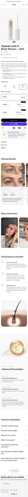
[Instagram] (12, 494)
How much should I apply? (9, 430)
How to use (4, 145)
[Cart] (26, 4)
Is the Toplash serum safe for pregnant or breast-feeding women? (13, 459)
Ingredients (4, 142)
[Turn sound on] (7, 220)
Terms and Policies (4, 491)
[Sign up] (25, 483)
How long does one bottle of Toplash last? (12, 452)
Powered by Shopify (14, 490)
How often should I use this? (10, 426)
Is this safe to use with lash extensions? (9, 446)
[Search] (4, 4)
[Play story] (3, 220)
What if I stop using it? (8, 440)
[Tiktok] (16, 494)
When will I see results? (8, 435)
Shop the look (6, 245)
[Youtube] (14, 494)
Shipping (3, 147)
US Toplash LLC (7, 490)
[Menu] (1, 4)
